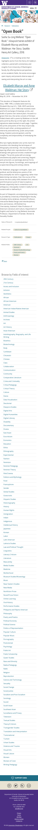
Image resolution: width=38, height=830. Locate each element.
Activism (6, 290)
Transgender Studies (11, 728)
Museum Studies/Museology (22, 250)
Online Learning (9, 599)
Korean (6, 532)
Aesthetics (7, 294)
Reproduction (8, 676)
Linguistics (7, 551)
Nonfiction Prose (9, 591)
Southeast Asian (9, 709)
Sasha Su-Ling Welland (21, 230)
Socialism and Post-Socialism (14, 694)
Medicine (6, 569)
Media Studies (8, 565)
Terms (19, 815)
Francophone (8, 484)
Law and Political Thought (13, 547)
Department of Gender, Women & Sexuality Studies (15, 7)
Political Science (9, 624)
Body (5, 348)
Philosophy (7, 613)
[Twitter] (16, 786)
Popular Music (8, 635)
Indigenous (7, 521)
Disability (6, 422)
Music (5, 580)
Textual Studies (9, 720)
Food (5, 481)
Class (5, 363)
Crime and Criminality (11, 381)
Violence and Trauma (11, 746)
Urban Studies (8, 742)
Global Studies (8, 492)
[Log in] (29, 2)
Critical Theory (9, 388)
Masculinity (7, 562)
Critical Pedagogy (10, 385)
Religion (6, 672)
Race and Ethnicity (10, 661)
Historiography (9, 503)
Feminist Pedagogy (10, 466)
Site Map (19, 817)
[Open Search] (35, 2)
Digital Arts (7, 411)
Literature (7, 558)
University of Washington (15, 825)
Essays (28, 237)
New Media (7, 588)
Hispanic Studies (9, 499)
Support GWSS (21, 778)
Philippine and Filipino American (15, 610)
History (6, 506)
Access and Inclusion (11, 286)
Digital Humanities (10, 414)
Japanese (6, 529)
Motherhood (8, 573)
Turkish (6, 739)
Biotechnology (8, 344)
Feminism (16, 247)
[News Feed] (22, 786)
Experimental (8, 455)
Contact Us (19, 821)
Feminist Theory (9, 470)
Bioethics (6, 341)
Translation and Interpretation (15, 731)
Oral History (8, 602)
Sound (5, 702)
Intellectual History (10, 525)
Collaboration (8, 366)
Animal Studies (9, 312)
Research (7, 26)
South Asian (8, 705)
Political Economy (10, 621)
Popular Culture (9, 632)
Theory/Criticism (9, 724)
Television (7, 717)
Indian (5, 518)
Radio (5, 669)
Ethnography (8, 451)
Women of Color (9, 761)
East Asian (7, 433)
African (6, 297)
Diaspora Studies (9, 407)
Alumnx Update (19, 819)
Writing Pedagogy (10, 764)
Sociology (7, 698)
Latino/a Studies (9, 543)
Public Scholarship (10, 654)
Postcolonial (8, 643)
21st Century (8, 283)
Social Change (8, 687)
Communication (9, 370)
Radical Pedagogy (10, 665)
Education (7, 444)
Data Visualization (10, 400)
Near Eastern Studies (11, 584)
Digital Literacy (9, 418)
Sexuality (6, 683)
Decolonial (7, 403)
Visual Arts (7, 750)
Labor (5, 536)
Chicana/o (7, 355)
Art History (7, 327)
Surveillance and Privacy (12, 713)
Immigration (8, 514)
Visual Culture (8, 753)
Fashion (6, 459)
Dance (5, 396)
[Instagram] (9, 786)
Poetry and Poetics (19, 252)
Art (27, 245)
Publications (15, 26)
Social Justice (8, 691)
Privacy (19, 813)
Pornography (8, 639)
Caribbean (7, 352)
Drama (6, 429)
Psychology (7, 646)
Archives (6, 319)
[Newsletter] (29, 786)
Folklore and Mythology (12, 477)
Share (5, 261)
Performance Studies (11, 606)
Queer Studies (8, 658)
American (7, 305)
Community (7, 374)
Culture (6, 392)
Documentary (8, 425)
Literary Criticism (9, 554)
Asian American (9, 331)
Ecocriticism (7, 436)
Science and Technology (12, 680)
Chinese (6, 359)
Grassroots (7, 495)
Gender (6, 488)
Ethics (5, 447)
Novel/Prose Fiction (10, 595)
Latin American (9, 540)
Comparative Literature (12, 377)
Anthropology (8, 316)
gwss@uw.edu (19, 809)
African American (9, 301)
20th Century (17, 245)
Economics (7, 440)
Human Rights (8, 510)
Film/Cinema (8, 473)
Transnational (8, 735)
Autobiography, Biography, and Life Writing (17, 335)
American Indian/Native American (16, 308)
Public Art (7, 650)
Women (16, 255)
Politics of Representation (13, 628)
